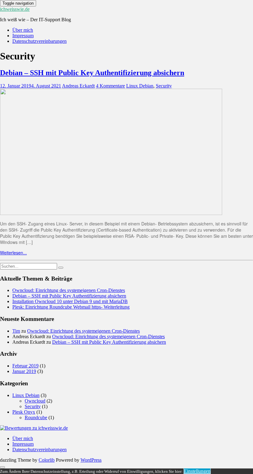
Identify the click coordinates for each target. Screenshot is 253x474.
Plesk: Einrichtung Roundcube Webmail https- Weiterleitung (71, 307)
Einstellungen (197, 471)
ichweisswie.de (15, 9)
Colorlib (47, 460)
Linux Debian (139, 85)
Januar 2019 (24, 371)
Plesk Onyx (23, 412)
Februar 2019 (25, 365)
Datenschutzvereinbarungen (39, 41)
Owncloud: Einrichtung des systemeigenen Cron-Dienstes (68, 290)
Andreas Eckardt (78, 85)
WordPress (91, 460)
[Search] (60, 268)
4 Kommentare (110, 85)
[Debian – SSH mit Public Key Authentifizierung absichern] (111, 213)
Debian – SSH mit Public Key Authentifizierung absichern (92, 73)
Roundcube (36, 417)
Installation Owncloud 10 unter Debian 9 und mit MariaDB (70, 301)
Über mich (22, 30)
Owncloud (35, 400)
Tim (16, 331)
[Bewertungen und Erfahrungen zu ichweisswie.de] (34, 428)
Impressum (23, 35)
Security (164, 85)
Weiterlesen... (13, 252)
